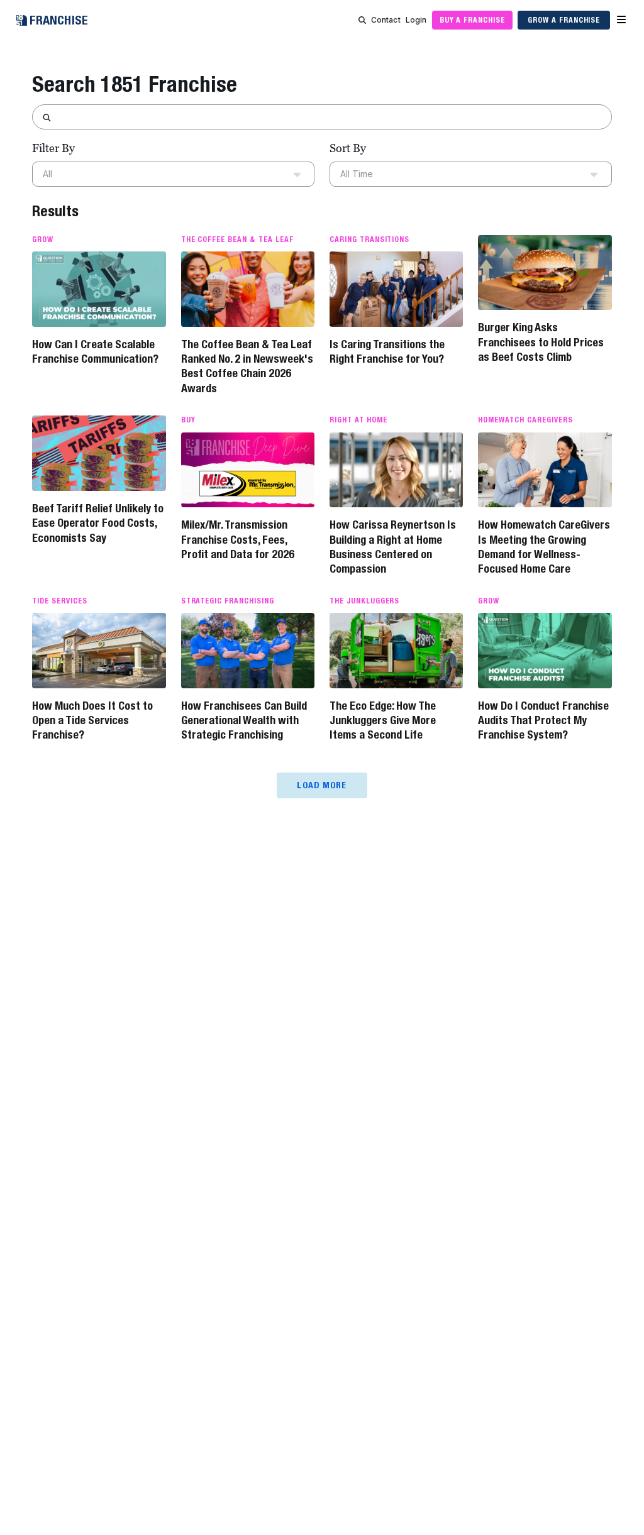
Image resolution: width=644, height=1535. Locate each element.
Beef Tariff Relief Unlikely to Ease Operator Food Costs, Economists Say (98, 523)
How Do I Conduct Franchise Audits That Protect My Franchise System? (543, 720)
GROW (42, 239)
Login (416, 20)
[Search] (362, 20)
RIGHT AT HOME (358, 419)
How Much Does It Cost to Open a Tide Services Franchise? (92, 720)
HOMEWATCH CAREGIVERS (525, 419)
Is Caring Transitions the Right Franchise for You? (387, 351)
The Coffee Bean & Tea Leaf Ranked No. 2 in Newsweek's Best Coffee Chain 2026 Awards (247, 366)
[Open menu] (621, 20)
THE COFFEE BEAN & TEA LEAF (237, 239)
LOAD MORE (322, 785)
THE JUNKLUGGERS (364, 601)
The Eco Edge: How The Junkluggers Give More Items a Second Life (383, 720)
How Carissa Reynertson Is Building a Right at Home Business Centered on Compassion (393, 546)
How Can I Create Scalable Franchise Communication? (95, 351)
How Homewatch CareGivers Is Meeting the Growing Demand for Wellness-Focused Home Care (544, 546)
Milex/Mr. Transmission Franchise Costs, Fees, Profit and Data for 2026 (237, 539)
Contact (386, 20)
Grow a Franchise (564, 20)
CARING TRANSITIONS (369, 239)
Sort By (348, 148)
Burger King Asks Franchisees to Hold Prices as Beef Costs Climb (541, 342)
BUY (188, 419)
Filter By (53, 148)
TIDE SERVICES (59, 601)
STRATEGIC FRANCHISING (227, 601)
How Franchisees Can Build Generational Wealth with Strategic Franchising (244, 720)
